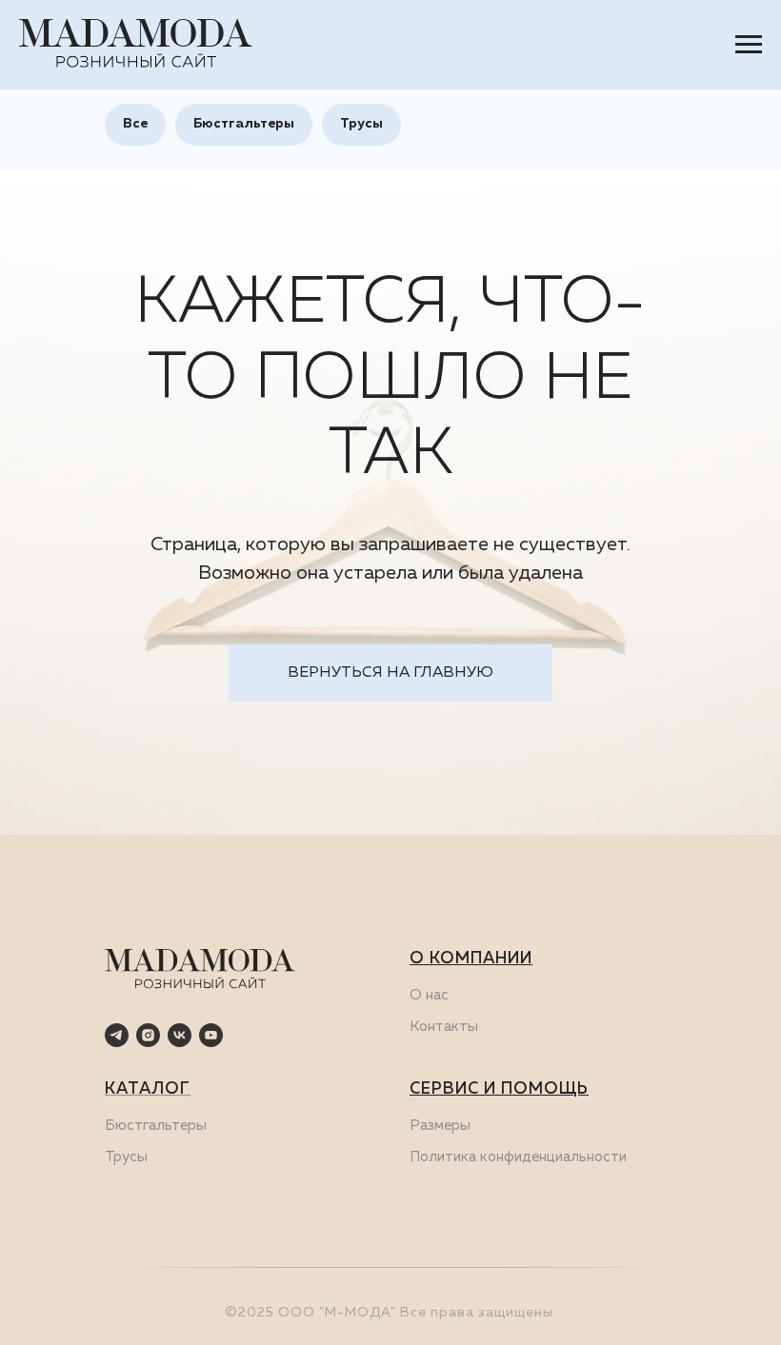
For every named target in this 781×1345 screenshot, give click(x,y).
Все (135, 123)
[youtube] (211, 1035)
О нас (429, 995)
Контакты (444, 1026)
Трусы (361, 123)
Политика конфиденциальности (518, 1157)
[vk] (179, 1035)
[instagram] (148, 1035)
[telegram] (117, 1035)
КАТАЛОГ (147, 1089)
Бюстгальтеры (243, 123)
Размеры (440, 1125)
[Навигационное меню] (748, 44)
